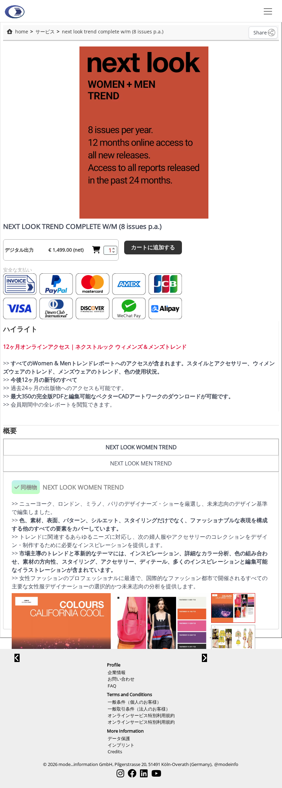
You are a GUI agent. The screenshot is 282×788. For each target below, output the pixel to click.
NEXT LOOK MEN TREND (141, 463)
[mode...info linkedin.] (143, 773)
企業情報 (117, 672)
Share (260, 32)
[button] (266, 11)
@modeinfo (226, 764)
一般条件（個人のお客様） (134, 702)
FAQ (112, 686)
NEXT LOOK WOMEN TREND (141, 447)
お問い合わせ (121, 679)
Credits (115, 751)
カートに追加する (153, 247)
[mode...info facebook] (132, 773)
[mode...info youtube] (156, 773)
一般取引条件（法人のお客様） (139, 709)
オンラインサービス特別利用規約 (141, 715)
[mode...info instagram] (120, 773)
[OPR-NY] (14, 11)
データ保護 (119, 738)
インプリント (121, 745)
